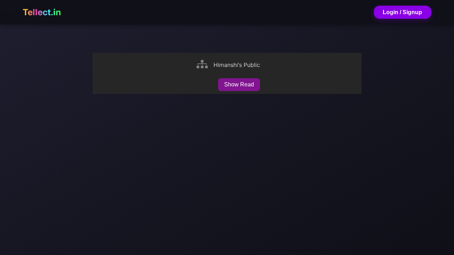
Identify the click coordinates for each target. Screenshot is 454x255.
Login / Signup (402, 12)
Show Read (239, 84)
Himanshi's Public (237, 64)
